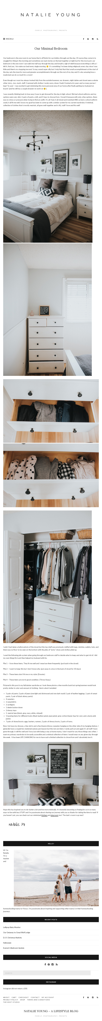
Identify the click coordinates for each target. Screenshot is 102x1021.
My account (48, 997)
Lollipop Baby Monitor (12, 927)
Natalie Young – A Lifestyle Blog (51, 1011)
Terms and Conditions (38, 1000)
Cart (14, 997)
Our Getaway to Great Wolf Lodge (16, 932)
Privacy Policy (10, 1000)
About (6, 997)
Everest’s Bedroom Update (13, 948)
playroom (54, 815)
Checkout (24, 997)
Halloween (7, 943)
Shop (22, 1000)
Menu (9, 39)
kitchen (44, 815)
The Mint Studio (11, 1002)
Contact (35, 997)
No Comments (51, 53)
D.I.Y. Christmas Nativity (12, 938)
